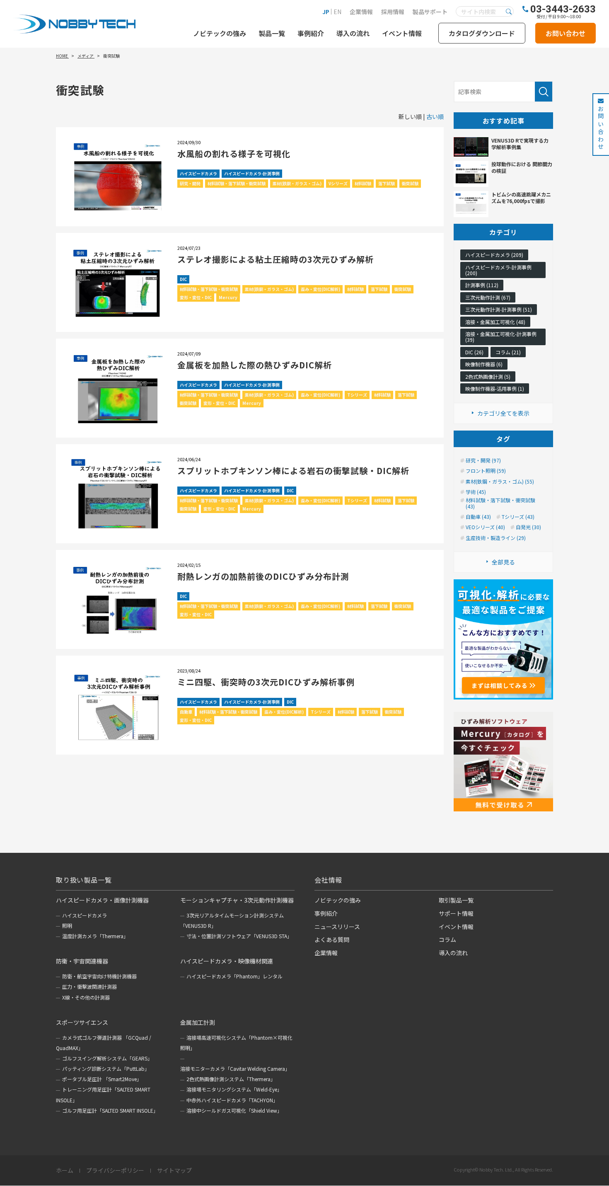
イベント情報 (402, 33)
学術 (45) (476, 492)
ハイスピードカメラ (198, 173)
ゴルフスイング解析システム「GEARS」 (107, 1058)
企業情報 (361, 11)
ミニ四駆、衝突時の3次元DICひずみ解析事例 (266, 682)
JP (325, 11)
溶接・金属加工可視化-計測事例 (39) (500, 336)
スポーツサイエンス (82, 1022)
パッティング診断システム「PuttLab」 (106, 1068)
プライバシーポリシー (115, 1171)
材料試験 (363, 183)
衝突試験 (410, 183)
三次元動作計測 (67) (487, 297)
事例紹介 (310, 33)
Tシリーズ (357, 395)
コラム (447, 939)
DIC (183, 279)
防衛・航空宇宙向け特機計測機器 (99, 976)
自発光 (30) (528, 527)
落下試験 (386, 183)
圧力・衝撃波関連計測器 (89, 986)
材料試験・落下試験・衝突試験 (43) (500, 503)
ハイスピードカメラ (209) (494, 254)
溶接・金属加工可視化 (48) (495, 321)
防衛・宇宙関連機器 (82, 961)
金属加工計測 (197, 1022)
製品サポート (430, 11)
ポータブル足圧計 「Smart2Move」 (102, 1078)
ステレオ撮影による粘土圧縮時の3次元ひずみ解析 (275, 259)
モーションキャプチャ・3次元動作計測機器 (237, 900)
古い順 (435, 116)
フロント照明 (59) (486, 471)
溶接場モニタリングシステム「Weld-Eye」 (234, 1089)
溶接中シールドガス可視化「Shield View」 (234, 1110)
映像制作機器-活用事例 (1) (494, 388)
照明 (67, 925)
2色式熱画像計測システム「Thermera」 (231, 1078)
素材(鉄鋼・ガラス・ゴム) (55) (500, 481)
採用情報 (392, 11)
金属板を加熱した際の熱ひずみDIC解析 (254, 365)
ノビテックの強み (219, 33)
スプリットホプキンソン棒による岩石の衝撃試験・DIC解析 (293, 471)
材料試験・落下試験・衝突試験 (237, 183)
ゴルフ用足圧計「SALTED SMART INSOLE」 (110, 1110)
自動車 (186, 712)
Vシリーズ (338, 183)
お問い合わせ (565, 33)
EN (337, 11)
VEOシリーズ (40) (485, 527)
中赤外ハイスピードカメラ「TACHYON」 (232, 1100)
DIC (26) (474, 352)
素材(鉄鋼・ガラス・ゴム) (297, 183)
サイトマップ (174, 1171)
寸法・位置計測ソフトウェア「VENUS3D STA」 (239, 935)
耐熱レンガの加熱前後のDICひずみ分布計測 (263, 576)
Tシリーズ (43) (518, 517)
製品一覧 (272, 33)
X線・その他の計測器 (86, 997)
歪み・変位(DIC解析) (320, 289)
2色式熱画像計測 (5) (487, 376)
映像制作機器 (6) (484, 364)
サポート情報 (456, 913)
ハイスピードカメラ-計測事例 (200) (498, 270)
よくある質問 (331, 939)
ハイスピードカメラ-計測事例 (252, 173)
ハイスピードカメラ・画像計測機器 (102, 900)
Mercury (228, 297)
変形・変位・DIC (196, 297)
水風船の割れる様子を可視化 (233, 154)
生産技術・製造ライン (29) (496, 538)
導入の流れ (353, 33)
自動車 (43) (478, 517)
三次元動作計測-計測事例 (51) (498, 309)
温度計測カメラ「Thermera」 (95, 935)
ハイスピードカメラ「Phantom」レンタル (234, 976)
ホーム (64, 1171)
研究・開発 (190, 183)
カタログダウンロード (482, 33)
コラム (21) (508, 352)
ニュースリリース (337, 926)
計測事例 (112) (481, 284)
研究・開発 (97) (483, 460)
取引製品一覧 (456, 900)
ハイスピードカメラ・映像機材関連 (226, 961)
